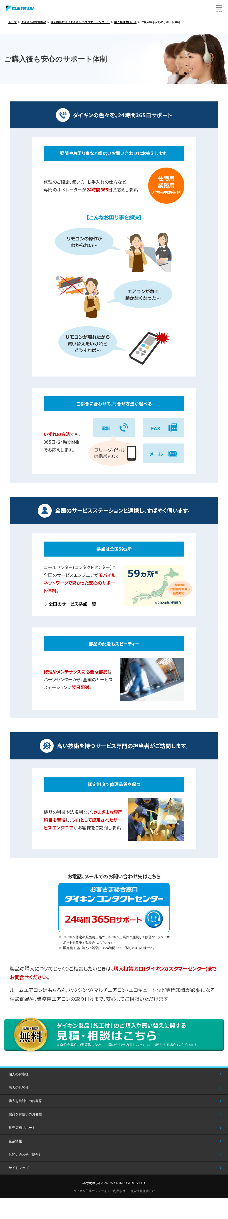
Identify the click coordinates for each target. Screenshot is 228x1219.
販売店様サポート (22, 1128)
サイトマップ (19, 1168)
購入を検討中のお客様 (25, 1101)
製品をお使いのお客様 (25, 1114)
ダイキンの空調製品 (33, 22)
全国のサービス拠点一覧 (72, 604)
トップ (12, 22)
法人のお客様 (19, 1088)
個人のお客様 (19, 1074)
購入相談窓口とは (125, 22)
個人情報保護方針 (142, 1191)
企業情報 (15, 1141)
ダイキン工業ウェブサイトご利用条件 (99, 1191)
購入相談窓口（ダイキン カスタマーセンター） (80, 22)
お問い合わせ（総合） (25, 1154)
